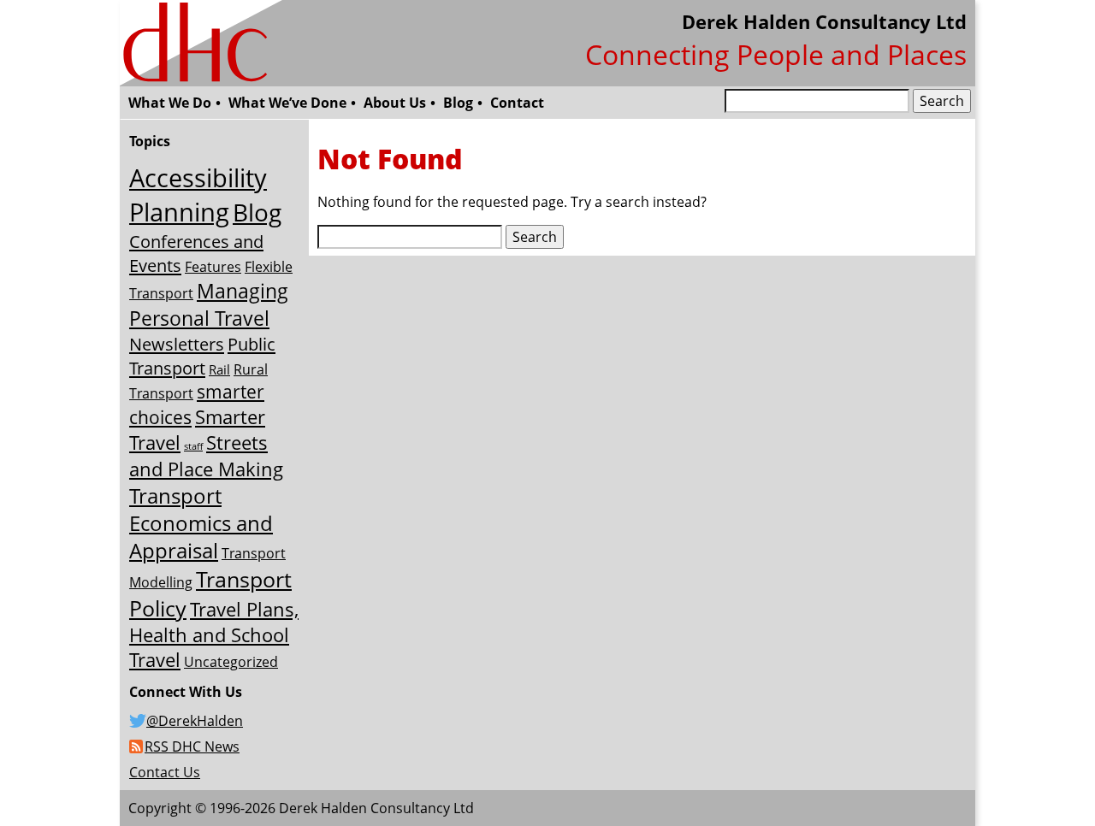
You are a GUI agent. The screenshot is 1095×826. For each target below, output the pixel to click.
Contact (517, 102)
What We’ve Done (287, 102)
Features (213, 266)
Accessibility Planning (198, 195)
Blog (458, 102)
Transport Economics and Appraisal (201, 523)
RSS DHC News (192, 746)
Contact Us (164, 772)
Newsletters (176, 344)
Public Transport (202, 356)
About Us (395, 102)
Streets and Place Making (206, 455)
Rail (219, 369)
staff (193, 446)
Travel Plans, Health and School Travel (214, 634)
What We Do (169, 102)
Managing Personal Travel (208, 304)
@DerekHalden (194, 720)
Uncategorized (231, 661)
